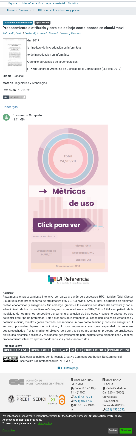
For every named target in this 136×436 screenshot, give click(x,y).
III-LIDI (37, 10)
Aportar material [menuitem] (55, 3)
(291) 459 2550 (114, 409)
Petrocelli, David (12, 33)
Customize (8, 430)
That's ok (125, 430)
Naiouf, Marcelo (71, 33)
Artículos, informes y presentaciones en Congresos (63, 10)
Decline (113, 430)
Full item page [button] (69, 368)
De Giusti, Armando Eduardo (41, 33)
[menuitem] (14, 3)
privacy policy (44, 423)
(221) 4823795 (82, 401)
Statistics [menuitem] (73, 3)
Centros (24, 10)
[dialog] (68, 424)
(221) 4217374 (82, 396)
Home (11, 10)
